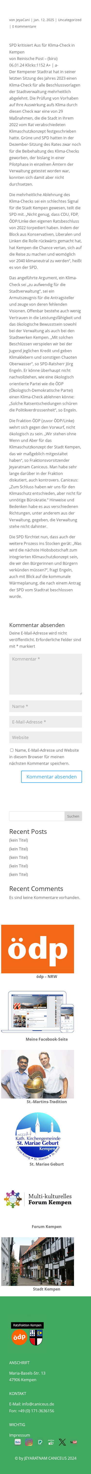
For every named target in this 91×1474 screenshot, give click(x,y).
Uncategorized (70, 19)
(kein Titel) (18, 840)
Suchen (73, 816)
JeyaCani (23, 19)
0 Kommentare (24, 26)
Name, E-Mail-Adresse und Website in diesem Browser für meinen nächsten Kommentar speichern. (44, 757)
